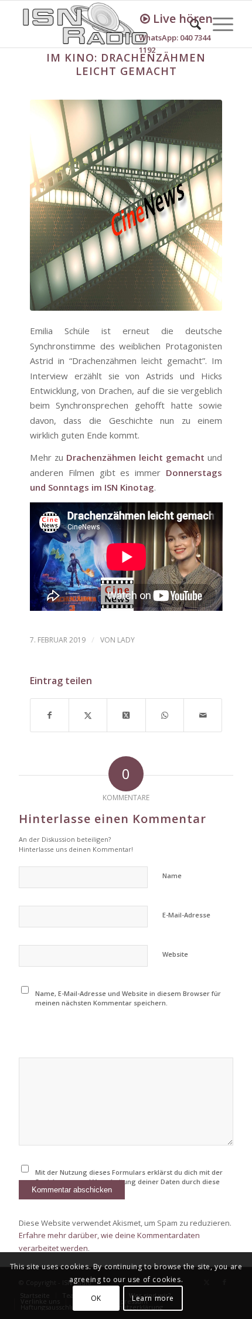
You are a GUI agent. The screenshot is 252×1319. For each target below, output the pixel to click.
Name (172, 875)
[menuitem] (217, 24)
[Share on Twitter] (126, 715)
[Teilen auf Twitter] (88, 715)
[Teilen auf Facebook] (49, 715)
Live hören (181, 18)
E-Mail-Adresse (186, 914)
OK (96, 1298)
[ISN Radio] (104, 24)
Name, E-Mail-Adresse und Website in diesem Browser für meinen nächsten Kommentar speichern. (128, 998)
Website (175, 954)
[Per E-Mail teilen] (203, 715)
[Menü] (217, 24)
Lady (126, 640)
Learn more (153, 1298)
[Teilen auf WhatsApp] (164, 715)
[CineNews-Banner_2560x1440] (126, 205)
